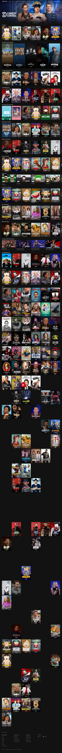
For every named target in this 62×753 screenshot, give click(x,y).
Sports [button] (32, 1)
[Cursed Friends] (55, 397)
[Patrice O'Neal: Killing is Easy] (45, 602)
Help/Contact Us (28, 736)
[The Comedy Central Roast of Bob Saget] (36, 368)
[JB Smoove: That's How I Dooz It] (45, 470)
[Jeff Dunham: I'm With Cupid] (16, 485)
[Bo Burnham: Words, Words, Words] (16, 339)
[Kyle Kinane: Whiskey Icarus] (26, 558)
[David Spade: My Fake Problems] (6, 427)
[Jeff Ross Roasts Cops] (55, 485)
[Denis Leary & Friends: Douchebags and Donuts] (36, 427)
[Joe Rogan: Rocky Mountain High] (26, 514)
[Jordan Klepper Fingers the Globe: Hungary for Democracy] (16, 529)
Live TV (28, 1)
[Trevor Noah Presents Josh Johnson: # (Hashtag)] (55, 690)
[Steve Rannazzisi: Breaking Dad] (16, 661)
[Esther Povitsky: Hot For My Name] (45, 441)
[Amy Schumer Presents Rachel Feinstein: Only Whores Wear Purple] (16, 309)
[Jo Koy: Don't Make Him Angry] (45, 500)
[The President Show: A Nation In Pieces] (26, 617)
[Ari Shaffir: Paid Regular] (6, 324)
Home (10, 1)
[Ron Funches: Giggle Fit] (55, 617)
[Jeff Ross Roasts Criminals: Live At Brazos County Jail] (6, 500)
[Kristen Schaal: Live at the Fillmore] (26, 544)
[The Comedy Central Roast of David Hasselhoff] (6, 383)
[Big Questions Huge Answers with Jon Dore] (6, 339)
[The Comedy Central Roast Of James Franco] (26, 383)
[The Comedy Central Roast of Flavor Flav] (16, 383)
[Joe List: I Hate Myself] (16, 514)
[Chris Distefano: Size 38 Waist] (45, 353)
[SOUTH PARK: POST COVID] (55, 632)
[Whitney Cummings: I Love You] (55, 705)
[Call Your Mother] (55, 339)
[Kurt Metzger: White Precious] (55, 544)
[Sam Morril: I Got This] (45, 646)
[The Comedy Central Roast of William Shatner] (6, 397)
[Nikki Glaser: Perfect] (55, 588)
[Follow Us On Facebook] (38, 736)
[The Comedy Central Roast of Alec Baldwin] (26, 368)
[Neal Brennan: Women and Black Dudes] (26, 588)
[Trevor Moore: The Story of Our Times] (45, 690)
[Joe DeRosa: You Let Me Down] (6, 514)
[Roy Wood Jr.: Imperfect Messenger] (16, 632)
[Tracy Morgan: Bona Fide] (26, 690)
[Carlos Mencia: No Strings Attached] (26, 353)
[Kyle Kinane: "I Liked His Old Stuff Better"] (6, 558)
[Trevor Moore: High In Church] (36, 690)
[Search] (39, 1)
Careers (27, 739)
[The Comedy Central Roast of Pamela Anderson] (45, 383)
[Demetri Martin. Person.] (16, 427)
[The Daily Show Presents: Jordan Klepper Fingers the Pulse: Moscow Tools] (45, 529)
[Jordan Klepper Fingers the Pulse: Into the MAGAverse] (36, 529)
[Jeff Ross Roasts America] (45, 485)
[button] (6, 33)
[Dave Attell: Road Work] (55, 412)
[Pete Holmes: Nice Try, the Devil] (16, 617)
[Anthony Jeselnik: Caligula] (55, 309)
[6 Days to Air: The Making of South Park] (6, 295)
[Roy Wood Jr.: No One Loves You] (26, 632)
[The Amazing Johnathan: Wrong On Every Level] (55, 295)
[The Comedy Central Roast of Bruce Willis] (45, 368)
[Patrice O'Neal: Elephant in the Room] (36, 602)
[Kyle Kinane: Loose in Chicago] (16, 558)
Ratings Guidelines (28, 738)
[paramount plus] (4, 1)
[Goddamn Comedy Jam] (26, 456)
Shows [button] (13, 1)
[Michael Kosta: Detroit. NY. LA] (16, 573)
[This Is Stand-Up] (45, 676)
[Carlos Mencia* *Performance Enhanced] (6, 353)
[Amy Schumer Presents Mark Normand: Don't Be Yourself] (6, 309)
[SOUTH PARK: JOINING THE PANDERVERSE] (16, 646)
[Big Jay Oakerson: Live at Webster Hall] (55, 324)
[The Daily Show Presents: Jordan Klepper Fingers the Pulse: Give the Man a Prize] (26, 676)
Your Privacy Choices (17, 739)
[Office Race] (16, 602)
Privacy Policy (16, 738)
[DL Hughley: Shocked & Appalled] (6, 412)
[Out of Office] (26, 602)
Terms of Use (15, 736)
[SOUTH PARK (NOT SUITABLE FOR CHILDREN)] (26, 646)
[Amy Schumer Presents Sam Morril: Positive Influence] (26, 309)
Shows (3, 737)
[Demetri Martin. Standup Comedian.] (26, 427)
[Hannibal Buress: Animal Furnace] (45, 456)
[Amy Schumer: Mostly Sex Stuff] (36, 309)
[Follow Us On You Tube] (43, 736)
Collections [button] (23, 1)
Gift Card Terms (16, 737)
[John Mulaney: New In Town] (36, 514)
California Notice (16, 741)
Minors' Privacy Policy (17, 740)
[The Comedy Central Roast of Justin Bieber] (36, 383)
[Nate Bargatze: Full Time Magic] (6, 588)
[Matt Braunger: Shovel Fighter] (6, 573)
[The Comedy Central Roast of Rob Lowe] (55, 383)
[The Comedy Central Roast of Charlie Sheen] (55, 368)
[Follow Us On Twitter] (41, 736)
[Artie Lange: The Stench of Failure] (16, 324)
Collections (3, 739)
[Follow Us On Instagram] (45, 736)
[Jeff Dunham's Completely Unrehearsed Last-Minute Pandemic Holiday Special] (26, 485)
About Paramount (28, 740)
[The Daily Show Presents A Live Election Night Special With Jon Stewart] (26, 412)
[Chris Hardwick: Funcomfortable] (55, 353)
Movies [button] (17, 1)
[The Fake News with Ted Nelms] (16, 456)
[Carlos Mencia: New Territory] (16, 353)
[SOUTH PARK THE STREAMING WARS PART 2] (6, 646)
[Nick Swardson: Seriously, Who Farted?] (36, 588)
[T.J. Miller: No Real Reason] (45, 661)
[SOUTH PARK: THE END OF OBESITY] (36, 646)
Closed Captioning (28, 737)
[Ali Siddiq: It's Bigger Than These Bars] (45, 295)
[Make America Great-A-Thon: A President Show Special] (45, 558)
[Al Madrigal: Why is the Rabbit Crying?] (36, 295)
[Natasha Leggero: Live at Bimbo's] (55, 573)
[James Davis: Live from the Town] (55, 470)
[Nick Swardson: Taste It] (45, 588)
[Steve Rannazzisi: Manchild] (26, 661)
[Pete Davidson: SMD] (6, 617)
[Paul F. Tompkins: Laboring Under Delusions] (55, 602)
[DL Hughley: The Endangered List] (16, 412)
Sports (3, 741)
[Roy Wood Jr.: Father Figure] (6, 632)
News (37, 1)
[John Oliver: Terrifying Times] (55, 514)
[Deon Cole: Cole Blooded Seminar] (45, 427)
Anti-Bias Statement (28, 741)
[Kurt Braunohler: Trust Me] (45, 544)
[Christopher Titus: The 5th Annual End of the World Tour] (6, 368)
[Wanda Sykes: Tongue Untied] (45, 705)
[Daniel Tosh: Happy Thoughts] (45, 412)
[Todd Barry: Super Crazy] (6, 690)
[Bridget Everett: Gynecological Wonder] (26, 339)
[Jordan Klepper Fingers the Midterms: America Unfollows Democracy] (26, 529)
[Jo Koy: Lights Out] (55, 500)
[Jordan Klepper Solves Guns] (6, 529)
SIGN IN (51, 1)
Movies (3, 738)
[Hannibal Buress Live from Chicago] (55, 456)
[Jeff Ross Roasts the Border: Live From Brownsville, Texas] (16, 500)
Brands (3, 742)
